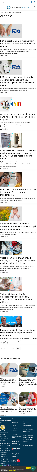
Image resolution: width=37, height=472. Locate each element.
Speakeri (14, 419)
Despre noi (15, 422)
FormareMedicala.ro (10, 12)
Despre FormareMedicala (7, 2)
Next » (18, 348)
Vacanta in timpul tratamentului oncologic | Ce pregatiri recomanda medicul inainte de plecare (17, 260)
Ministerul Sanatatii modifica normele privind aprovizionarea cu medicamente (8, 410)
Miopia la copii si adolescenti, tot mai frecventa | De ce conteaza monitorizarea (18, 192)
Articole (19, 12)
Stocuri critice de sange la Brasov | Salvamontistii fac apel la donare (27, 409)
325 (13, 348)
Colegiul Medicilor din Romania (28, 430)
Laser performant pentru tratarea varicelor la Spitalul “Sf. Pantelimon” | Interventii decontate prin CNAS (28, 382)
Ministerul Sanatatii (28, 445)
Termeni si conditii (12, 470)
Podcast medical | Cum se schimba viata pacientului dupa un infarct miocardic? (17, 333)
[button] (31, 2)
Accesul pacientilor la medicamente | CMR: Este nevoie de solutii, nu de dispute (17, 117)
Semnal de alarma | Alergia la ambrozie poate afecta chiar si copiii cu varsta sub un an (18, 226)
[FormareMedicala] (18, 7)
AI (33, 468)
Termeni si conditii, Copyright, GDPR (17, 436)
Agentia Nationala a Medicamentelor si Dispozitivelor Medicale (28, 438)
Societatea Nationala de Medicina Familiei (5, 456)
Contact (18, 2)
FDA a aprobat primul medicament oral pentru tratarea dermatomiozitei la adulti (18, 44)
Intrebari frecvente (14, 429)
